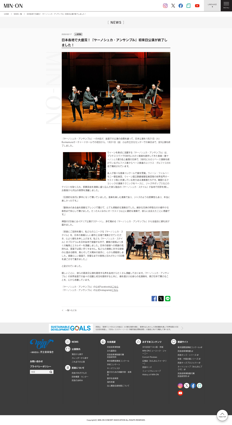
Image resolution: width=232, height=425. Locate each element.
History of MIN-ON (150, 374)
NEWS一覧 (18, 14)
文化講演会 (111, 351)
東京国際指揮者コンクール (118, 361)
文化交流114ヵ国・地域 (152, 347)
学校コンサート (113, 364)
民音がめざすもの (79, 373)
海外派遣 (111, 382)
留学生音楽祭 (112, 378)
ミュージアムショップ (151, 371)
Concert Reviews (149, 357)
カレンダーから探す (80, 358)
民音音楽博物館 (113, 347)
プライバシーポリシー (40, 366)
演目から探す (77, 354)
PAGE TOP (222, 417)
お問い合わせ (36, 361)
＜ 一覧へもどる (69, 310)
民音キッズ (147, 367)
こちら (115, 286)
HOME (6, 14)
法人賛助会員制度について (118, 386)
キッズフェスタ (113, 368)
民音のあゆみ (77, 380)
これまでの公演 (78, 362)
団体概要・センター (80, 377)
